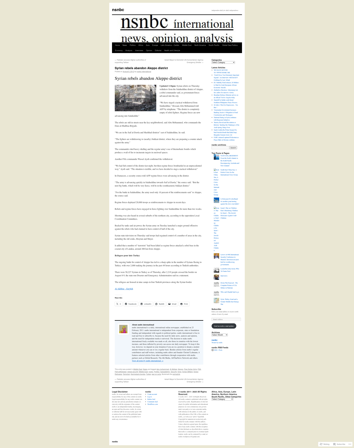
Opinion (149, 50)
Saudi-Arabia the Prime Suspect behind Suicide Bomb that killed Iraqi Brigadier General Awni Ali (225, 132)
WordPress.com (152, 404)
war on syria (156, 374)
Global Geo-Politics (230, 45)
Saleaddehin (165, 371)
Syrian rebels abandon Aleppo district (141, 68)
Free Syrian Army (190, 369)
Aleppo (180, 369)
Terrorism (126, 374)
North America (200, 45)
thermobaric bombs (138, 374)
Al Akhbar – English (124, 288)
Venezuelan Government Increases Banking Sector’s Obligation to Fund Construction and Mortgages (226, 112)
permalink (176, 374)
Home (117, 45)
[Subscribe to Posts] (213, 350)
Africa (140, 45)
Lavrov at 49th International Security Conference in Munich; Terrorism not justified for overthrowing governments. (230, 259)
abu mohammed (163, 369)
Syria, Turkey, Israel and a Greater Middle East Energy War (230, 301)
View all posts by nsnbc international (147, 360)
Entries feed (151, 399)
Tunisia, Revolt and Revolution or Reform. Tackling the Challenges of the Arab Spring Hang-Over (226, 124)
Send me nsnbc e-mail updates (224, 326)
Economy (119, 50)
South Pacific (214, 45)
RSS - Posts (218, 350)
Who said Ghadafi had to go (230, 292)
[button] (135, 98)
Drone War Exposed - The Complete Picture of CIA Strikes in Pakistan (229, 285)
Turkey (148, 374)
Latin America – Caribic (170, 45)
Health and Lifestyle (172, 50)
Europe (155, 45)
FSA (199, 369)
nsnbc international (144, 71)
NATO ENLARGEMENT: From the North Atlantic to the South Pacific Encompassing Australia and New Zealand (230, 160)
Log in (149, 396)
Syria (179, 371)
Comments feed (152, 401)
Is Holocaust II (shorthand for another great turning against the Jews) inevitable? (230, 201)
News (125, 45)
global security (132, 371)
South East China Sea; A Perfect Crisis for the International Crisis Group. (229, 172)
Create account (152, 394)
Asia (147, 45)
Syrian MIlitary (187, 371)
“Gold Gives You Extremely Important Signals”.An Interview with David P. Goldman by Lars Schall (226, 77)
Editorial (158, 50)
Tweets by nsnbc (217, 342)
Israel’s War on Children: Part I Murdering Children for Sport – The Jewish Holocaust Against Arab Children (229, 213)
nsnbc (118, 9)
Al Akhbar (173, 369)
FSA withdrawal (121, 371)
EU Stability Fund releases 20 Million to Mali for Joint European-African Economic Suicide (226, 85)
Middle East (187, 45)
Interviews (139, 50)
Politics (133, 45)
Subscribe (216, 309)
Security (174, 371)
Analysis (128, 50)
